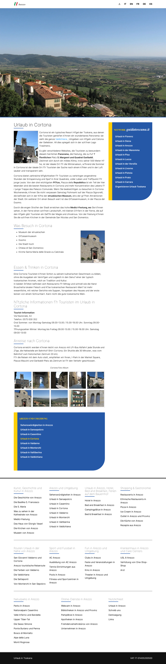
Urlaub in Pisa (122, 154)
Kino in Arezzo (92, 570)
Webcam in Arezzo (70, 605)
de (144, 4)
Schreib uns (115, 610)
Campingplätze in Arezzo (98, 509)
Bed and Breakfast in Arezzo (99, 505)
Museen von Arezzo (24, 533)
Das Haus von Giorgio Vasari (28, 523)
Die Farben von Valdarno (26, 570)
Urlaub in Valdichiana (31, 457)
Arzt (122, 570)
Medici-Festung (22, 519)
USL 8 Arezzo (127, 557)
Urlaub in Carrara (124, 182)
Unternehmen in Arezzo (73, 628)
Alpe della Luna (21, 637)
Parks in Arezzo (22, 605)
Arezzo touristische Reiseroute (29, 565)
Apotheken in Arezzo (72, 619)
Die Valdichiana (21, 574)
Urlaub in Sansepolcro (32, 429)
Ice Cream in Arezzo (130, 511)
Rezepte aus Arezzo (130, 525)
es (150, 4)
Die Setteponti (21, 579)
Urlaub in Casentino (30, 434)
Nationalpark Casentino (26, 610)
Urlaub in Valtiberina (31, 452)
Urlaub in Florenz (124, 136)
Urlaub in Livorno (124, 168)
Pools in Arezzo (57, 574)
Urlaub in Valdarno (30, 443)
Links (111, 619)
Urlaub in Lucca (123, 159)
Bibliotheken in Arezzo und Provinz (79, 610)
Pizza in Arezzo (128, 507)
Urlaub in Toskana (23, 658)
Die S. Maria (20, 506)
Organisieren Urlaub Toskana (130, 186)
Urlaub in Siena (123, 141)
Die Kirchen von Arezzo (26, 528)
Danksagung (115, 615)
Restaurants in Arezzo (131, 494)
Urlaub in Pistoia (123, 173)
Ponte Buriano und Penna (27, 628)
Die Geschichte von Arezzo (28, 497)
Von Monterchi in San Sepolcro (30, 584)
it (125, 4)
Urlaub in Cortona (29, 438)
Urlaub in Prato (123, 177)
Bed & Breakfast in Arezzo (98, 514)
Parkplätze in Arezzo (71, 615)
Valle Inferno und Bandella (27, 615)
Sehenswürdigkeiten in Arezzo (36, 425)
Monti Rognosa (21, 642)
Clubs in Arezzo (93, 557)
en (131, 4)
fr (137, 4)
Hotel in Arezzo (93, 500)
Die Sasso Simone (23, 624)
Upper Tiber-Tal (22, 619)
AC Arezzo (54, 557)
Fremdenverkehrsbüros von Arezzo (79, 624)
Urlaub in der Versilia (126, 163)
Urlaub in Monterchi (30, 448)
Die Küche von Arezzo (131, 520)
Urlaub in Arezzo (124, 145)
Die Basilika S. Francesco (26, 502)
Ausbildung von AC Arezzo (63, 562)
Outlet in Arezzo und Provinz (135, 516)
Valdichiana (61, 139)
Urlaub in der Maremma (127, 150)
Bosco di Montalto (23, 633)
